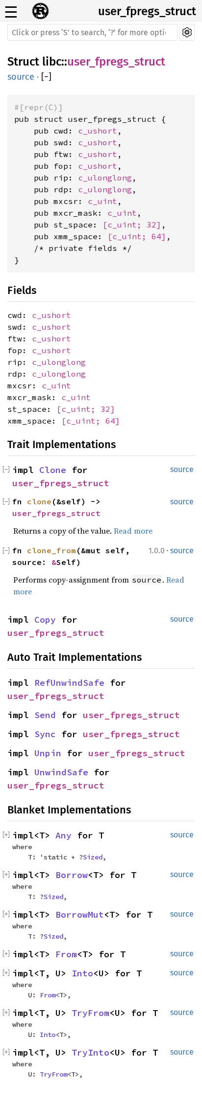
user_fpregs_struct (147, 11)
